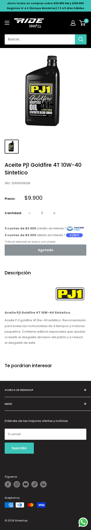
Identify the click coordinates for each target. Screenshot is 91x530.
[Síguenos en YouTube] (25, 484)
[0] (82, 23)
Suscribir (19, 448)
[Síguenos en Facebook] (8, 484)
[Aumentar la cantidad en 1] (54, 213)
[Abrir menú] (7, 23)
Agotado (45, 250)
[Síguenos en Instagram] (17, 484)
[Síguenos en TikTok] (34, 484)
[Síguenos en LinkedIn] (43, 484)
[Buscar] (81, 39)
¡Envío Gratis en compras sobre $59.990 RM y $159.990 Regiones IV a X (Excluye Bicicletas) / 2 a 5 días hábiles (45, 5)
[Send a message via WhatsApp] (83, 522)
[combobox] (40, 39)
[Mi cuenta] (73, 23)
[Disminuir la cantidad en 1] (30, 213)
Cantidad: (13, 213)
